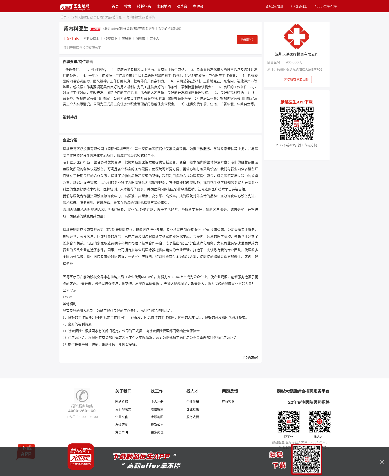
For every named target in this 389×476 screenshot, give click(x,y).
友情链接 (121, 424)
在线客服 (228, 401)
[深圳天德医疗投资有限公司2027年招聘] (296, 36)
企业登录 (192, 409)
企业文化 (121, 417)
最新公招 (157, 424)
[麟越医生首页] (74, 6)
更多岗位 (157, 432)
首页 (115, 6)
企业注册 (192, 401)
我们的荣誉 (123, 409)
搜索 (127, 6)
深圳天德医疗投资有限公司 (82, 47)
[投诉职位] (250, 358)
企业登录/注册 (274, 6)
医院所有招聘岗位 (296, 79)
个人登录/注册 (298, 6)
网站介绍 (121, 401)
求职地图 (164, 6)
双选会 (181, 6)
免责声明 (121, 432)
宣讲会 (198, 6)
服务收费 (192, 417)
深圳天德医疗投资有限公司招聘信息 (98, 17)
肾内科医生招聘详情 (141, 17)
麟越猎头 (144, 6)
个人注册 (157, 401)
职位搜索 (157, 409)
